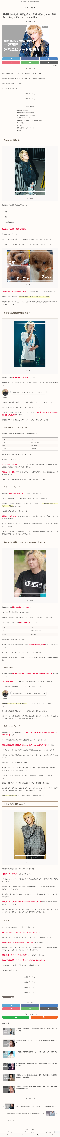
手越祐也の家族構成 (22, 110)
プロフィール (11, 1132)
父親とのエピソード (24, 117)
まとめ (19, 130)
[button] (54, 527)
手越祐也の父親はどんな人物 (26, 115)
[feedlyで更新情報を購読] (15, 1017)
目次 (27, 106)
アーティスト (6, 997)
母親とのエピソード (24, 125)
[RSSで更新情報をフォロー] (44, 1017)
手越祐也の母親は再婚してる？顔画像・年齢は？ (30, 120)
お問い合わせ (49, 1132)
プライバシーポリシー (30, 1132)
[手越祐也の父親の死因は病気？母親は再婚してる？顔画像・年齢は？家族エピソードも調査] (49, 58)
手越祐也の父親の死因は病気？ (25, 112)
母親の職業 (21, 123)
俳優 (13, 997)
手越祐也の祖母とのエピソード (25, 128)
